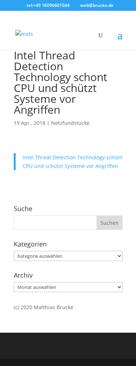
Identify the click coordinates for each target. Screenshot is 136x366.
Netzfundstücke (70, 122)
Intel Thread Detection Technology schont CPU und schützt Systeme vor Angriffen (60, 82)
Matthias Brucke (53, 307)
